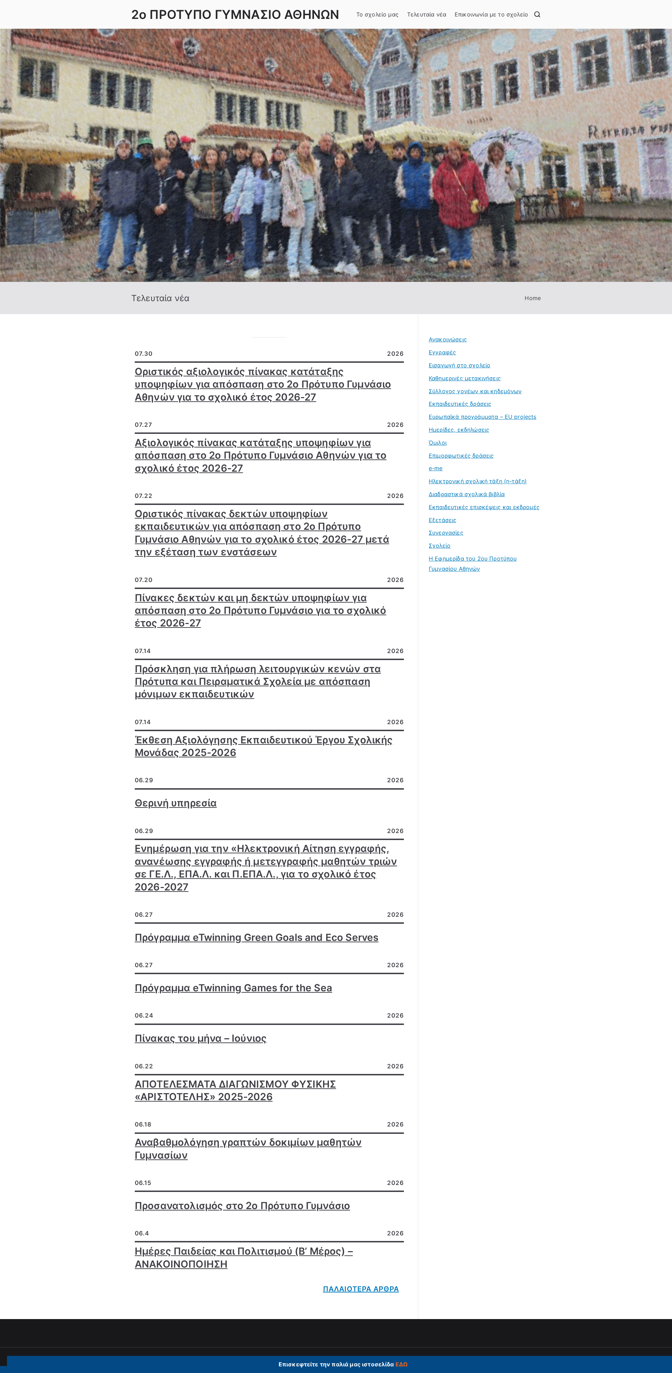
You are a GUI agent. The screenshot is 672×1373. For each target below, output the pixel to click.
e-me (436, 468)
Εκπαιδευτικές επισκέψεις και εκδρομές (484, 507)
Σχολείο (439, 545)
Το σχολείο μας (377, 14)
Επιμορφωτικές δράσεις (461, 455)
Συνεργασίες (446, 532)
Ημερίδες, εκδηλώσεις (459, 429)
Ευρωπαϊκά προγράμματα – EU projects (483, 416)
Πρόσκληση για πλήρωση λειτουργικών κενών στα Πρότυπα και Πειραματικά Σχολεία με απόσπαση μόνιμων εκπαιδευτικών (258, 681)
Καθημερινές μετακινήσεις (465, 378)
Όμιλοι (438, 442)
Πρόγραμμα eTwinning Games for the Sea (233, 988)
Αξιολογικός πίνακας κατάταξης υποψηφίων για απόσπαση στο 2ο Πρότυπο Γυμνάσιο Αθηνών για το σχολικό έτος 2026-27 (260, 455)
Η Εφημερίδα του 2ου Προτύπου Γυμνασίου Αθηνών (473, 563)
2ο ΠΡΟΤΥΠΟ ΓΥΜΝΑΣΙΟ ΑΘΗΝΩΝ (235, 14)
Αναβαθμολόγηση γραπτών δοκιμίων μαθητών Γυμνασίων (248, 1148)
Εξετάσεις (442, 519)
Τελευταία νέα (426, 14)
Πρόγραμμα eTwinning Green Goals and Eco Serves (256, 937)
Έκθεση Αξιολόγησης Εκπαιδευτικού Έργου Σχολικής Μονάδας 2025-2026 (264, 746)
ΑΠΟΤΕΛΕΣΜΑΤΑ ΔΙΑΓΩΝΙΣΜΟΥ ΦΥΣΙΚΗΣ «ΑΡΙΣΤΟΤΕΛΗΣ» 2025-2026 (235, 1090)
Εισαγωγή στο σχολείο (459, 365)
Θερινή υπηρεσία (176, 803)
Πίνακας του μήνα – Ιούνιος (201, 1038)
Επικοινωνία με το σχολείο (491, 14)
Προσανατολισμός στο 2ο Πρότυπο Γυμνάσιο (242, 1206)
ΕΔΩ (401, 1364)
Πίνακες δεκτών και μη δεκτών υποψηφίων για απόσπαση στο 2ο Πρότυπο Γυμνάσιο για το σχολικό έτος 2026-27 (260, 610)
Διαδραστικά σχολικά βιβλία (467, 494)
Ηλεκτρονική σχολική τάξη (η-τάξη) (478, 481)
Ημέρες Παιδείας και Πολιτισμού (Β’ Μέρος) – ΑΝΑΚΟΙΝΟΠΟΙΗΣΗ (244, 1257)
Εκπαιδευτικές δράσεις (460, 403)
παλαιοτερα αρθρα (361, 1289)
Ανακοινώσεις (448, 339)
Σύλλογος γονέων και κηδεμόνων (475, 391)
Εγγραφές (442, 352)
